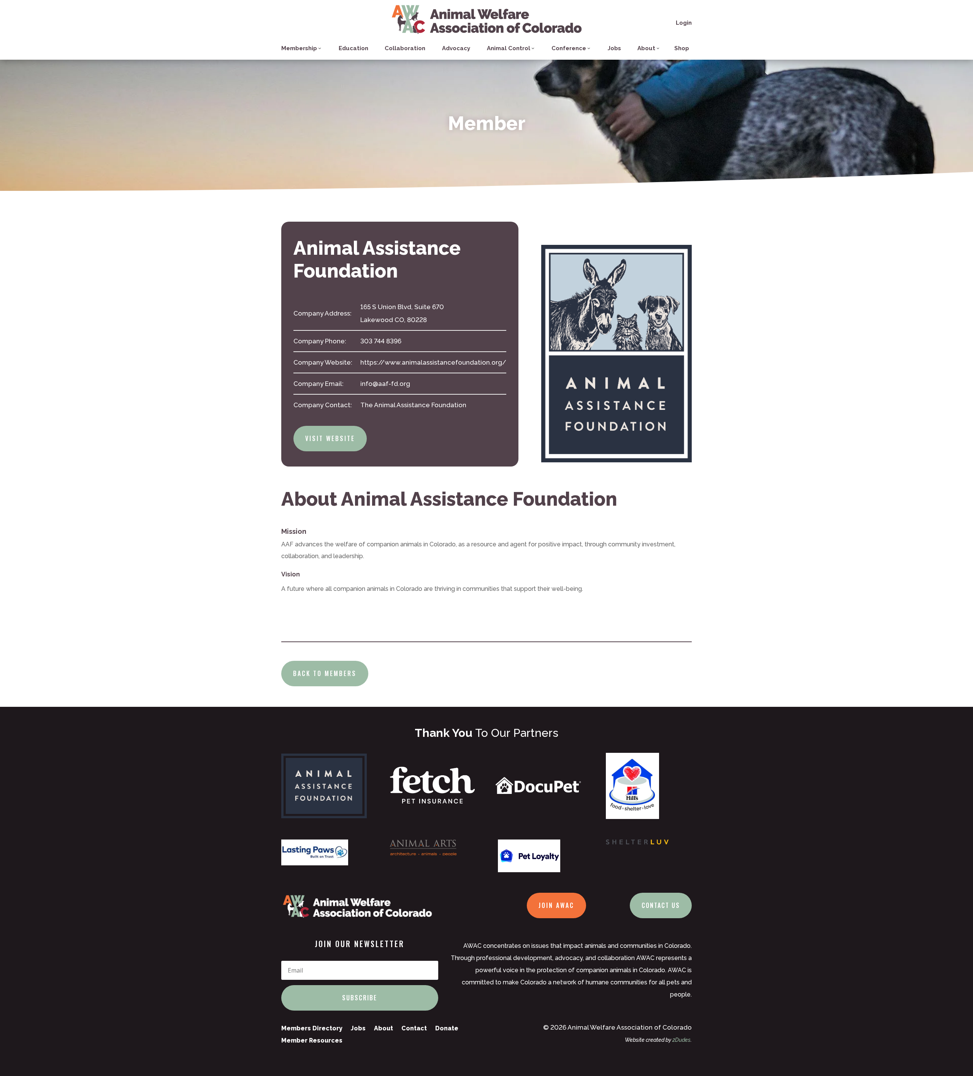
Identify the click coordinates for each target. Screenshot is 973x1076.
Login (684, 22)
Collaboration (405, 48)
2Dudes (681, 1040)
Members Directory (311, 1028)
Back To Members (325, 673)
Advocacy (456, 48)
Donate (446, 1028)
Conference (568, 48)
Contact (414, 1028)
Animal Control (508, 48)
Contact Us (661, 905)
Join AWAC (556, 905)
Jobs (614, 48)
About (646, 48)
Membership (299, 48)
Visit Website (330, 438)
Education (353, 48)
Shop (681, 48)
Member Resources (311, 1040)
